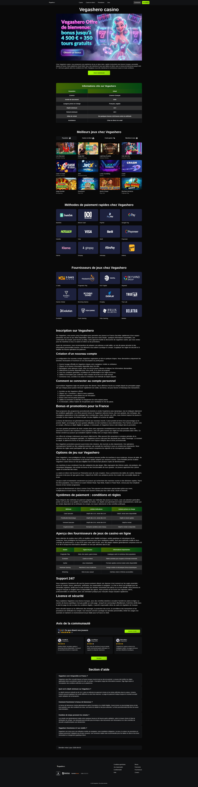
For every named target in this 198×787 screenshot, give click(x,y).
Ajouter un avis (132, 631)
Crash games (109, 138)
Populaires (65, 138)
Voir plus (99, 658)
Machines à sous (130, 138)
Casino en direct (87, 138)
